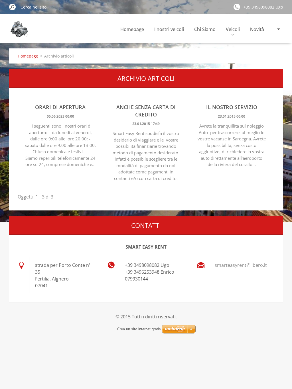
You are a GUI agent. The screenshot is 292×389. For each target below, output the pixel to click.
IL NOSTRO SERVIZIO (231, 107)
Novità (257, 29)
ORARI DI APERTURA (60, 107)
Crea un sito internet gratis (139, 329)
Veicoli (233, 29)
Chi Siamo (205, 29)
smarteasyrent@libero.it (241, 265)
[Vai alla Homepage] (19, 32)
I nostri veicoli (169, 29)
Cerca (12, 7)
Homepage (132, 29)
